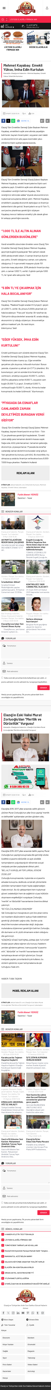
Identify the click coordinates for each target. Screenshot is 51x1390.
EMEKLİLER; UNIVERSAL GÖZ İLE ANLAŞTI (12, 1103)
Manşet (20, 532)
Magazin (29, 613)
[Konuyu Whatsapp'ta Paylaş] (13, 121)
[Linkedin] (18, 1313)
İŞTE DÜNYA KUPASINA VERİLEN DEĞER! (36, 1058)
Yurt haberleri (13, 534)
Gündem (46, 532)
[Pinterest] (28, 1313)
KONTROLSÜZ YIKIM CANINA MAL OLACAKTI (37, 585)
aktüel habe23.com (18, 485)
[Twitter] (8, 1313)
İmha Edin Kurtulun (32, 485)
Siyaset (4, 534)
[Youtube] (23, 1313)
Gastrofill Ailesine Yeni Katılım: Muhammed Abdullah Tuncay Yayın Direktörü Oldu (12, 1143)
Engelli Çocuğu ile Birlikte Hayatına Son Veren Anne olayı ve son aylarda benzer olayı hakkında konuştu (37, 545)
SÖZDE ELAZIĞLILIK (18, 19)
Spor (34, 1052)
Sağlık (21, 1092)
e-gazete (4, 1089)
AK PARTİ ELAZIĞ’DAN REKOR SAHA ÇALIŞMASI (12, 541)
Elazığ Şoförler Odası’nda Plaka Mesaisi (37, 1140)
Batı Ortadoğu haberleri (10, 613)
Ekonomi (12, 1089)
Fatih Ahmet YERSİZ (28, 494)
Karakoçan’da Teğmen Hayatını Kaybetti (11, 1058)
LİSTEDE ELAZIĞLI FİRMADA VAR (12, 48)
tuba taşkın (23, 487)
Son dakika (37, 534)
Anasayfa (6, 73)
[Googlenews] (43, 1313)
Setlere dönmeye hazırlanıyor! (34, 620)
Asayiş (3, 1050)
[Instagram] (13, 1313)
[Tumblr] (38, 1313)
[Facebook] (3, 1313)
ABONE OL (25, 121)
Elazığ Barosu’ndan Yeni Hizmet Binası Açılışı (12, 625)
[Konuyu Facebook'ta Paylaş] (3, 121)
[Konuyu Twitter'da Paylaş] (8, 121)
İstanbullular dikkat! (10, 582)
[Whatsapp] (33, 1313)
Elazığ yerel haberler (18, 73)
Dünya (3, 616)
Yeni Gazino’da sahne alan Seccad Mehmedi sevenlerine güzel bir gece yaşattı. (36, 1098)
